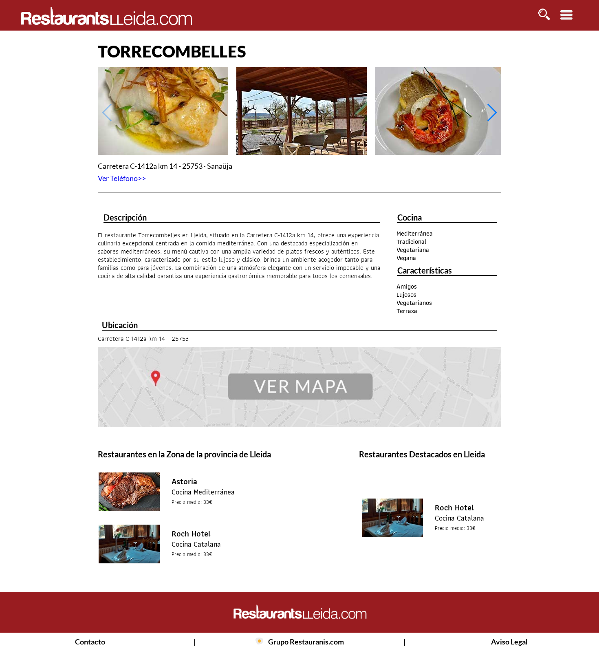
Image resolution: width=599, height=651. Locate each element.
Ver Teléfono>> (122, 178)
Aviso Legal (509, 641)
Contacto (90, 641)
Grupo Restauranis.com (306, 641)
